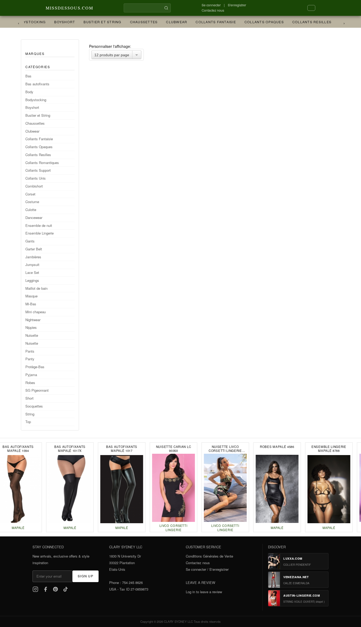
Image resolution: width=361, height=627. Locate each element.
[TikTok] (65, 589)
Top (28, 421)
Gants (30, 241)
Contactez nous (213, 10)
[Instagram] (35, 589)
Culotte (30, 209)
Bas (28, 75)
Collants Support (38, 170)
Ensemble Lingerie (39, 233)
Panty (29, 358)
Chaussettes (142, 22)
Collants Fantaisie (214, 22)
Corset (30, 193)
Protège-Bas (34, 366)
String (29, 414)
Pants (29, 351)
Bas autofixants (37, 83)
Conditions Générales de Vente (209, 556)
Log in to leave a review (204, 591)
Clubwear (174, 22)
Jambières (33, 256)
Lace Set (32, 272)
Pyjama (31, 374)
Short (29, 398)
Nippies (31, 327)
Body (29, 91)
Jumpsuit (32, 264)
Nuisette (31, 335)
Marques (35, 53)
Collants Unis (35, 178)
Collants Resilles (310, 22)
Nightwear (32, 319)
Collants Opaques (262, 22)
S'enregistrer (237, 5)
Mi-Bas (30, 303)
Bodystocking (29, 22)
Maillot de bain (36, 288)
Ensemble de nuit (38, 225)
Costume (32, 201)
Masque (31, 295)
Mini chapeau (35, 311)
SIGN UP (85, 576)
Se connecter (211, 5)
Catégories (37, 66)
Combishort (34, 186)
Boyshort (62, 22)
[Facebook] (45, 589)
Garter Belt (33, 248)
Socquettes (34, 406)
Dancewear (33, 217)
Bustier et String (100, 22)
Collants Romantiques (42, 162)
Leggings (32, 280)
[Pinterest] (55, 589)
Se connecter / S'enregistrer (207, 569)
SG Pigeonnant (37, 390)
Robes (30, 382)
